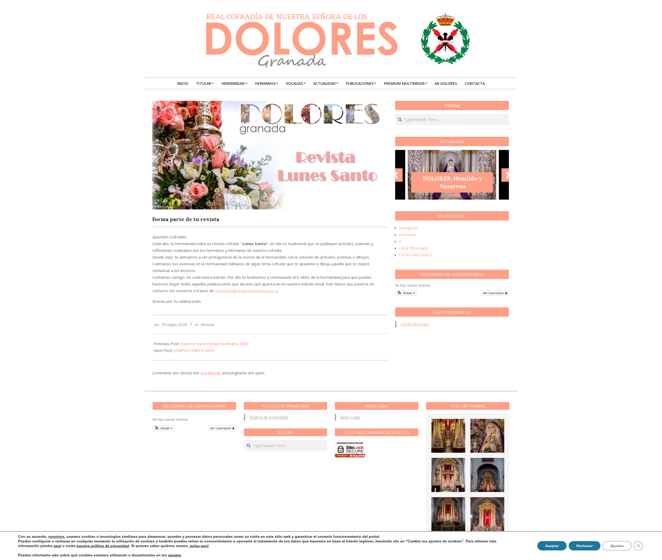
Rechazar (584, 546)
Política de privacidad (268, 417)
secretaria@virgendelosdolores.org (246, 290)
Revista (207, 324)
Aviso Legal (350, 417)
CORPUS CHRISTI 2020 (194, 350)
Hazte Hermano (415, 324)
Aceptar (552, 546)
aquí (57, 546)
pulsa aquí (199, 546)
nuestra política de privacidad (102, 546)
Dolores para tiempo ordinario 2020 (215, 343)
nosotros (56, 536)
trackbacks (210, 372)
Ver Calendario (494, 293)
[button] (405, 293)
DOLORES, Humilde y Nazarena (453, 182)
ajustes (174, 555)
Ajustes (617, 546)
